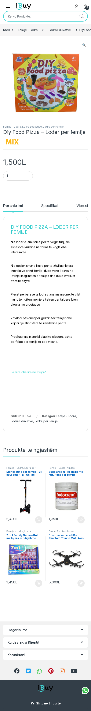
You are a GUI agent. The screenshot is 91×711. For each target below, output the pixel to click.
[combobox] (40, 16)
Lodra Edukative (60, 30)
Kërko (81, 16)
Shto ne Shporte (48, 703)
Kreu (6, 30)
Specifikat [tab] (50, 206)
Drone (52, 531)
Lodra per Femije (53, 126)
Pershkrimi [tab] (13, 206)
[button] (84, 45)
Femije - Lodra (27, 30)
